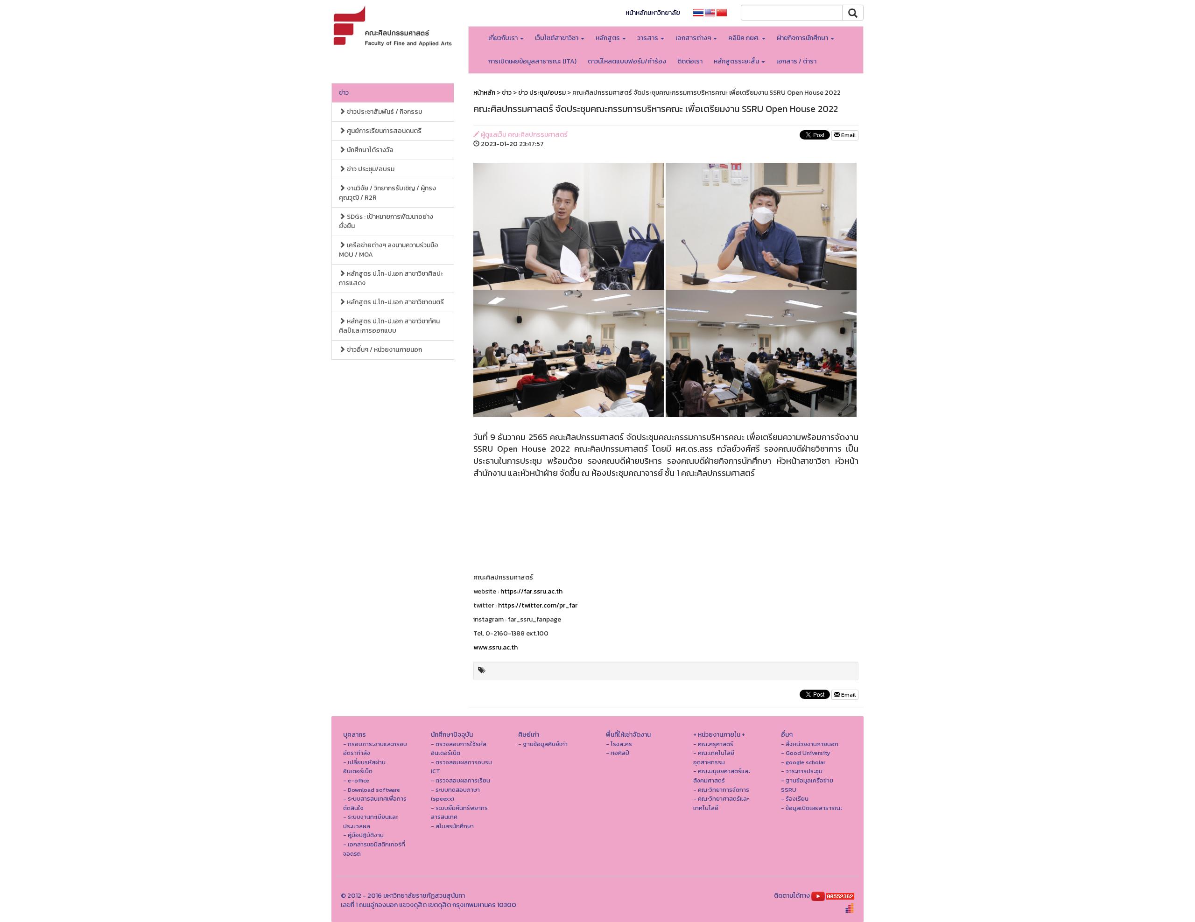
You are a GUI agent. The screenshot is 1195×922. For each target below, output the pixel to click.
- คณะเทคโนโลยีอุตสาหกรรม (713, 757)
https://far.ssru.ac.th (531, 591)
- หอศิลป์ (617, 752)
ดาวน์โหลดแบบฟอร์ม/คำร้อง (627, 61)
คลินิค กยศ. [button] (744, 38)
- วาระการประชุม (801, 771)
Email (848, 135)
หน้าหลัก (484, 93)
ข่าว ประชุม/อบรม (369, 169)
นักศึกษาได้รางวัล (369, 150)
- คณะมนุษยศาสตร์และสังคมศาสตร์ (721, 776)
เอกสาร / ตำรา (796, 61)
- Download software (371, 789)
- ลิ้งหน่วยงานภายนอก (809, 744)
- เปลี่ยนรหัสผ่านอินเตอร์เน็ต (364, 767)
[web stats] (840, 896)
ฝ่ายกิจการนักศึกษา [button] (803, 38)
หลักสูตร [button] (608, 38)
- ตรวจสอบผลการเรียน (460, 780)
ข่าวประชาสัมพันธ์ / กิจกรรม (383, 112)
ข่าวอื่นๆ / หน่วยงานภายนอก (383, 350)
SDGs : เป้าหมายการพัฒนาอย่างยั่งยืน (386, 221)
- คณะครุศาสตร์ (713, 744)
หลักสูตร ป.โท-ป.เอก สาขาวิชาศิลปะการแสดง (391, 278)
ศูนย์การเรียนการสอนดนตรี (383, 131)
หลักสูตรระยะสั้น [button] (737, 61)
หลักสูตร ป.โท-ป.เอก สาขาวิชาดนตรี (394, 302)
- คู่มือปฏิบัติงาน (363, 835)
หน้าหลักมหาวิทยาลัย (653, 13)
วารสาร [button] (648, 38)
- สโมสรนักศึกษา (452, 826)
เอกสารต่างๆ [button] (693, 38)
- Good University (805, 752)
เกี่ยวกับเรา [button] (503, 38)
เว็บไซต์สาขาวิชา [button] (557, 38)
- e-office (356, 780)
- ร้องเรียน (794, 798)
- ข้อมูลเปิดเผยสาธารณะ (811, 807)
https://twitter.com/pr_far (537, 605)
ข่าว (344, 93)
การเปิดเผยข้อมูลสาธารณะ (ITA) (532, 61)
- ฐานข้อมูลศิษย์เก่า (543, 744)
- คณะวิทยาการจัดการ (721, 789)
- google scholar (803, 762)
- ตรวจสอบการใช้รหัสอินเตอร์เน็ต (458, 749)
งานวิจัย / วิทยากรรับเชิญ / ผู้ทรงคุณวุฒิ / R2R (387, 193)
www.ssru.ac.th (495, 647)
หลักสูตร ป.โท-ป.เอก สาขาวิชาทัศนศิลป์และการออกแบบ (389, 325)
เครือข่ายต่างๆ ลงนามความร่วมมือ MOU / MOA (388, 249)
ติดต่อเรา (690, 61)
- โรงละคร (619, 744)
